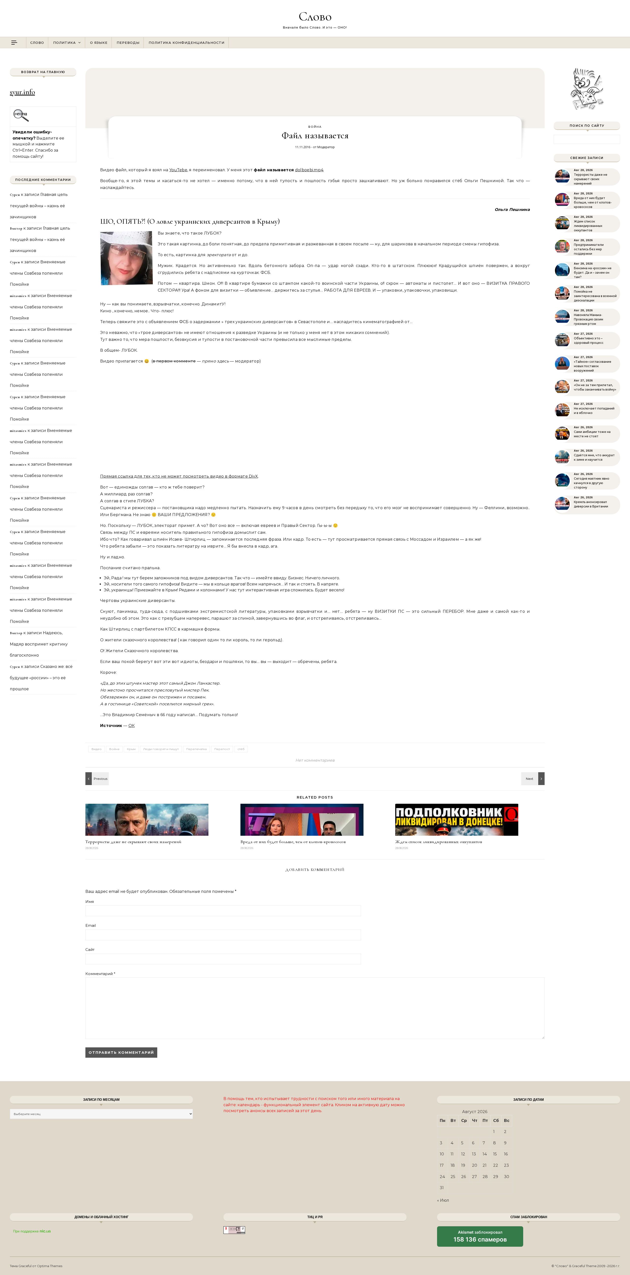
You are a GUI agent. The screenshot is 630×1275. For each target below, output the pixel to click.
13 (474, 1154)
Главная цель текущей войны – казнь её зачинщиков (39, 205)
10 (442, 1154)
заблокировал (480, 1238)
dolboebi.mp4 (309, 170)
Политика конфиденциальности (186, 43)
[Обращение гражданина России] (96, 778)
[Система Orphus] (21, 121)
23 (506, 1165)
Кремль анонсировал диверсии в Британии (591, 504)
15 (495, 1154)
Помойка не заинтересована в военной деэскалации (595, 296)
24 (442, 1176)
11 (452, 1154)
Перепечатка (196, 749)
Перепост (222, 749)
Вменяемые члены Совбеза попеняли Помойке (37, 273)
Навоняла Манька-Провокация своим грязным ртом (588, 319)
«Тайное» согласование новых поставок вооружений (592, 366)
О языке (99, 43)
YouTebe (178, 170)
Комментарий (100, 973)
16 (506, 1154)
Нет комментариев (315, 760)
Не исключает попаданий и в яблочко (594, 411)
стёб (241, 749)
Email (90, 925)
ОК (131, 725)
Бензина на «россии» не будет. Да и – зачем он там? (593, 272)
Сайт (89, 949)
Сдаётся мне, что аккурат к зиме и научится (594, 457)
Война (315, 126)
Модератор (326, 147)
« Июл (443, 1200)
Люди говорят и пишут (161, 749)
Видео (97, 749)
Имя (89, 901)
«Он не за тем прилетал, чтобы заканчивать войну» (595, 387)
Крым (131, 749)
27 (474, 1176)
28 (485, 1176)
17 (442, 1165)
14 (485, 1154)
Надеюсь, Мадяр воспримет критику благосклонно (39, 644)
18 (453, 1165)
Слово (315, 16)
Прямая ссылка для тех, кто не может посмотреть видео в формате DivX (179, 476)
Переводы (128, 43)
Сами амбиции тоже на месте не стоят (592, 434)
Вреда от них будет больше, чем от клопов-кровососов (293, 841)
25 (453, 1176)
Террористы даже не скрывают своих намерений (133, 841)
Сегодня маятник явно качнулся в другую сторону (591, 483)
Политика (64, 43)
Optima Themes (49, 1266)
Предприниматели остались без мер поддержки (589, 249)
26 (463, 1176)
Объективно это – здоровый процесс (588, 340)
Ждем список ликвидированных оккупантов (438, 841)
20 (474, 1165)
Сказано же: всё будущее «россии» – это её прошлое (41, 677)
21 (485, 1165)
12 (463, 1154)
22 (495, 1165)
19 (463, 1165)
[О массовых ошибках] (533, 778)
